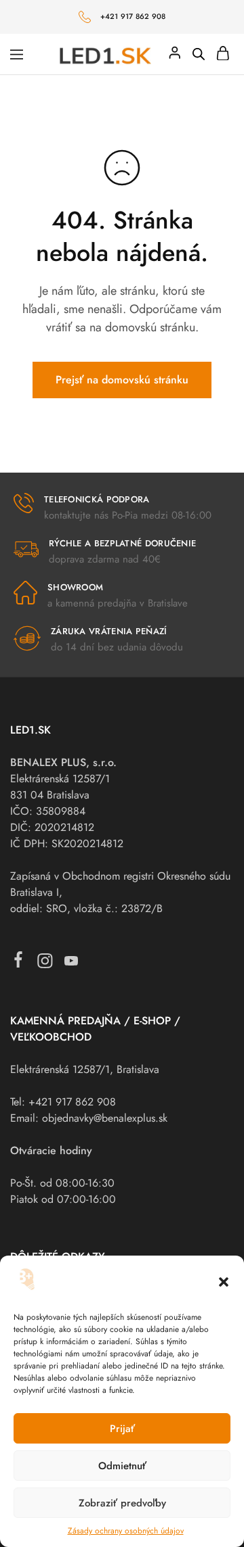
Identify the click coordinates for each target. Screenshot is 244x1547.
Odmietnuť (122, 1465)
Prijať (122, 1428)
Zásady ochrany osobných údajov (126, 1531)
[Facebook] (18, 962)
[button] (223, 1282)
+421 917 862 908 (133, 16)
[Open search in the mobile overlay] (198, 54)
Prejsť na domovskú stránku (122, 379)
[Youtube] (71, 964)
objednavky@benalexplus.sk (104, 1118)
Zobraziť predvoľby (122, 1503)
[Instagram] (45, 964)
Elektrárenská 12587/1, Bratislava (84, 1069)
